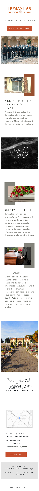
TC (30, 487)
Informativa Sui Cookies (19, 472)
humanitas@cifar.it (19, 447)
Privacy (19, 474)
